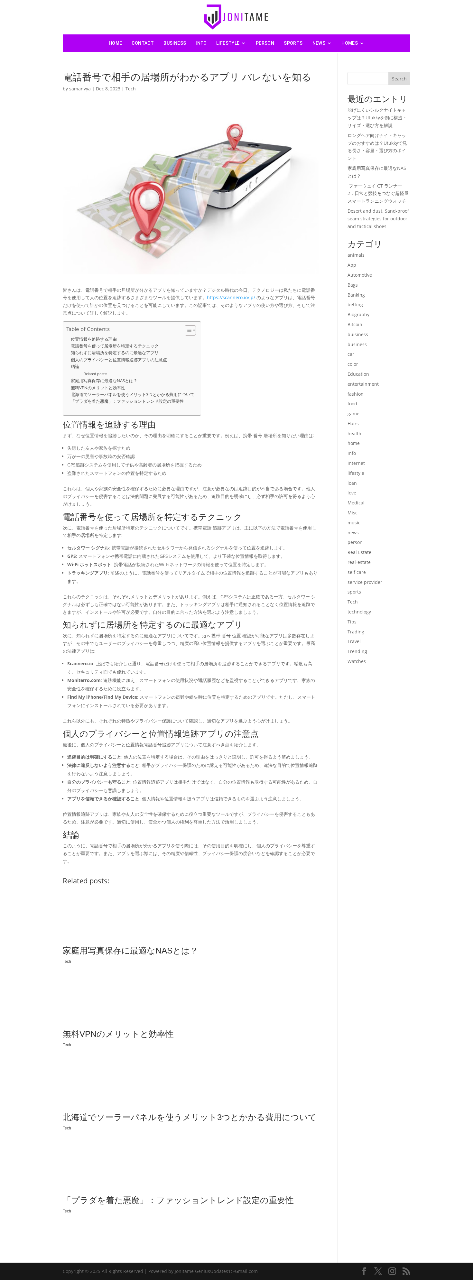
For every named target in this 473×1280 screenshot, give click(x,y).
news (319, 43)
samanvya (80, 89)
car (351, 354)
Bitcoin (355, 324)
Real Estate (359, 552)
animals (356, 255)
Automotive (360, 275)
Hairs (353, 423)
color (353, 364)
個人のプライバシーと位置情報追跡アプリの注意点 (119, 360)
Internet (356, 463)
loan (352, 483)
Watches (357, 661)
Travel (354, 641)
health (354, 433)
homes (349, 43)
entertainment (363, 384)
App (352, 265)
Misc (352, 513)
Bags (353, 285)
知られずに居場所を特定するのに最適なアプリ (115, 352)
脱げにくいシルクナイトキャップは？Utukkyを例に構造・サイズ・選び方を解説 (377, 117)
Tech (130, 89)
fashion (356, 394)
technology (359, 612)
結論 (75, 366)
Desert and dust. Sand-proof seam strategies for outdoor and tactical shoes (378, 218)
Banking (356, 295)
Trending (357, 651)
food (352, 404)
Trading (356, 632)
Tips (352, 622)
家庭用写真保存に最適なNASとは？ (104, 380)
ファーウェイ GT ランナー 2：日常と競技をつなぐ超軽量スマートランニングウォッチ (378, 193)
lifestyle (228, 43)
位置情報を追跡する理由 (94, 339)
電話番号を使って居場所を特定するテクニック (115, 346)
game (353, 413)
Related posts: (95, 373)
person (265, 43)
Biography (358, 314)
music (354, 523)
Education (358, 374)
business (174, 43)
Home (115, 43)
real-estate (359, 562)
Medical (356, 503)
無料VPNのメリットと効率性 (98, 388)
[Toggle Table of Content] (187, 330)
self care (357, 572)
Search (399, 79)
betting (355, 304)
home (354, 443)
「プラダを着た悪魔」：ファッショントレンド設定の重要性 (127, 401)
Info (201, 43)
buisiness (358, 334)
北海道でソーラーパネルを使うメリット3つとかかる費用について (132, 394)
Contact (143, 43)
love (352, 493)
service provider (365, 582)
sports (293, 43)
